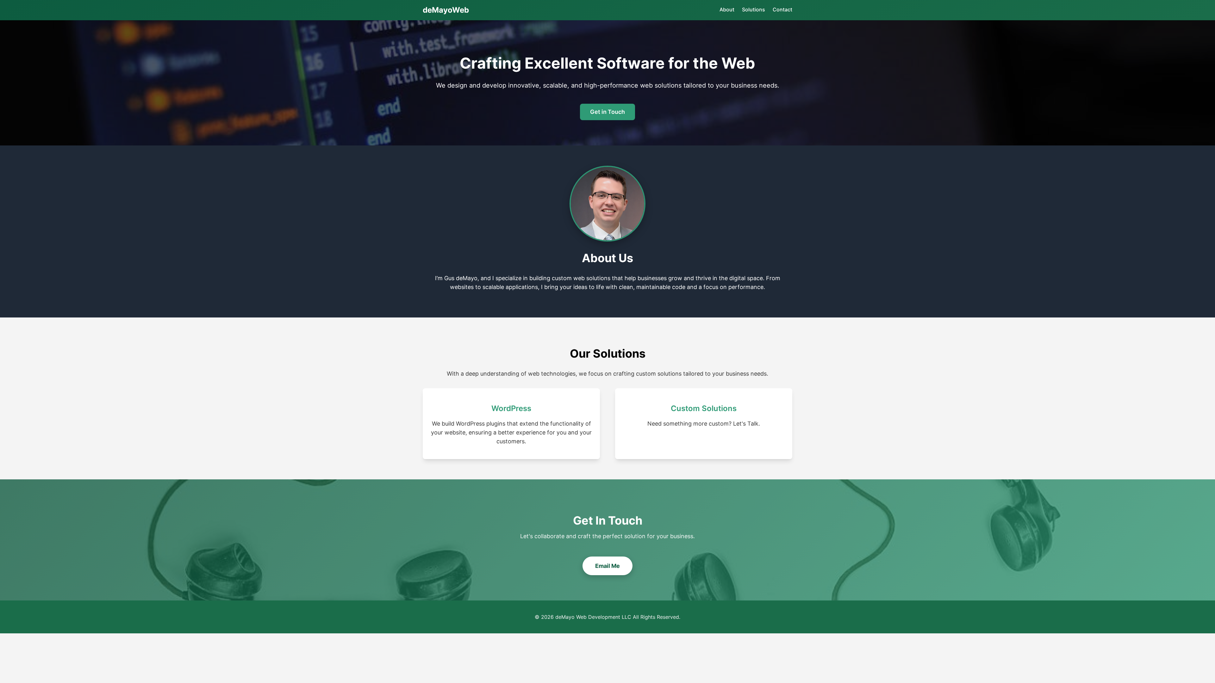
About (727, 9)
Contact (782, 9)
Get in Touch (607, 111)
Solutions (753, 9)
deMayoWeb (446, 10)
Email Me (607, 566)
